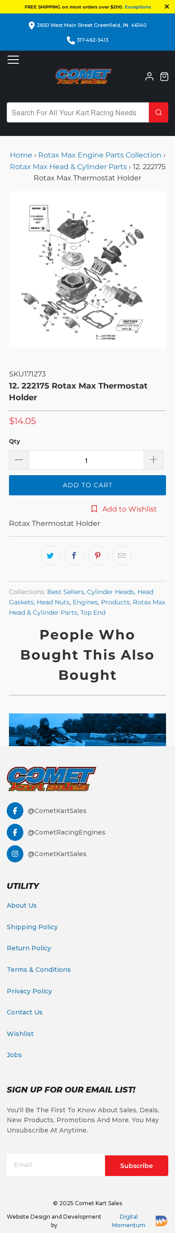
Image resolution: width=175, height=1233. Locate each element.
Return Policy (29, 948)
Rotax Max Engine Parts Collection (100, 155)
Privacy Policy (29, 991)
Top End (92, 612)
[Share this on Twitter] (51, 555)
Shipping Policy (32, 927)
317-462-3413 (92, 40)
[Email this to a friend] (122, 555)
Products (115, 602)
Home (22, 155)
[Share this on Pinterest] (98, 555)
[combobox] (78, 112)
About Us (22, 905)
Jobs (14, 1055)
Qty (14, 441)
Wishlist (20, 1034)
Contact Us (25, 1012)
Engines (85, 602)
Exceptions (138, 7)
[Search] (158, 112)
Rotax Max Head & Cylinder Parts (68, 166)
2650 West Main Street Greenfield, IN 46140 (91, 25)
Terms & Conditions (39, 970)
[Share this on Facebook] (74, 555)
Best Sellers (65, 592)
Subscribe (136, 1166)
